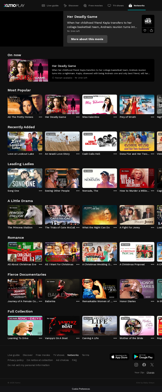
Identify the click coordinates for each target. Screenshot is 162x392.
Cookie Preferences (81, 389)
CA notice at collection (40, 360)
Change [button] (150, 372)
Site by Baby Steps (145, 383)
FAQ (74, 360)
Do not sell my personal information (29, 365)
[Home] (14, 5)
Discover (73, 5)
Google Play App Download (143, 357)
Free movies (96, 5)
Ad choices (62, 360)
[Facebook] (144, 364)
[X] (152, 364)
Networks (139, 5)
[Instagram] (136, 364)
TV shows (118, 5)
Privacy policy (16, 360)
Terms (85, 355)
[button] (87, 39)
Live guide (53, 5)
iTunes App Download (119, 357)
